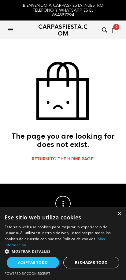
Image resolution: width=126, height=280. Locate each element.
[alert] (63, 243)
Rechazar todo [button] (91, 262)
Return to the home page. (63, 159)
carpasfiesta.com (63, 30)
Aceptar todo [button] (33, 262)
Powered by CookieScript (27, 273)
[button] (11, 30)
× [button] (119, 213)
